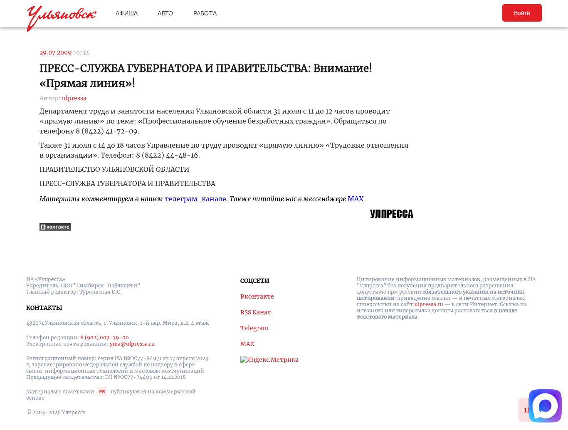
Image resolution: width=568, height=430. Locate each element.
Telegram (254, 328)
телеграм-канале (195, 199)
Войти (522, 13)
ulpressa (74, 98)
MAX (355, 199)
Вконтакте (257, 296)
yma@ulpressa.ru (132, 344)
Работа (205, 13)
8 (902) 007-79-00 (104, 337)
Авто (165, 13)
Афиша (127, 13)
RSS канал (255, 312)
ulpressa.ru (429, 304)
